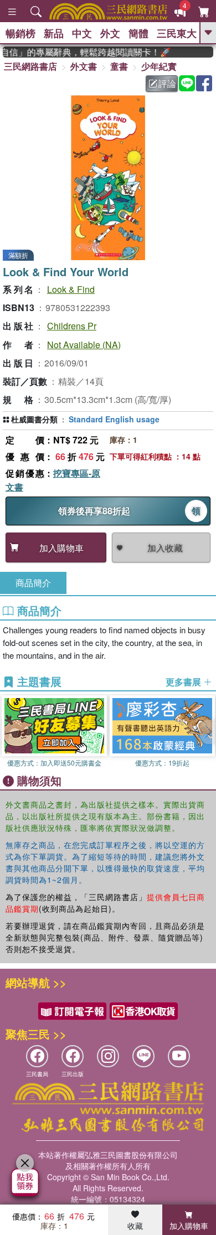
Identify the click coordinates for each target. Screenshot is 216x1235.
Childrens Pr (71, 325)
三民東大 (177, 33)
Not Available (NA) (84, 344)
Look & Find (71, 289)
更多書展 (184, 682)
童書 (119, 66)
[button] (207, 732)
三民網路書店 (30, 66)
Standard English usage (114, 419)
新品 (54, 33)
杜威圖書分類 (34, 419)
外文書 (83, 66)
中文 (82, 33)
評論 (167, 83)
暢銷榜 (20, 33)
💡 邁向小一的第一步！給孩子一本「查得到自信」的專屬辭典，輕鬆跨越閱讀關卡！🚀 (82, 52)
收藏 (135, 1225)
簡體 (138, 33)
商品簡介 (33, 582)
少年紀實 (159, 66)
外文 (110, 33)
